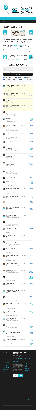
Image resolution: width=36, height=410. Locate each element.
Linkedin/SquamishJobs (6, 360)
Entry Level (15, 77)
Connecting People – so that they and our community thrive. (28, 400)
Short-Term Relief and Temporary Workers (28, 376)
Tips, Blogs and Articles (28, 397)
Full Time (20, 77)
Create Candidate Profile (7, 367)
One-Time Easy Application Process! (28, 363)
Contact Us (4, 371)
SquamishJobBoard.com (6, 365)
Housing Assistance (28, 77)
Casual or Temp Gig (7, 77)
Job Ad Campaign (28, 385)
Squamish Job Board (28, 360)
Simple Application (6, 369)
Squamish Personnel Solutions (11, 407)
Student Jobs (27, 368)
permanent (21, 45)
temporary (14, 45)
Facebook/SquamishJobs (7, 354)
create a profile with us (18, 48)
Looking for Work (27, 358)
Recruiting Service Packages (28, 383)
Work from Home (29, 79)
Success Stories (27, 395)
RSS (32, 81)
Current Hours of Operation (17, 358)
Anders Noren (28, 407)
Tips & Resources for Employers (28, 391)
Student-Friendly (21, 79)
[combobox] (18, 72)
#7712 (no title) (26, 354)
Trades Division (27, 378)
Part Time (14, 79)
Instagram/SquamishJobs (7, 356)
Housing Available (7, 79)
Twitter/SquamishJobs (6, 358)
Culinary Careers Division (29, 380)
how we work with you (15, 59)
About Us (25, 393)
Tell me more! (27, 370)
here (19, 60)
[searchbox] (19, 72)
